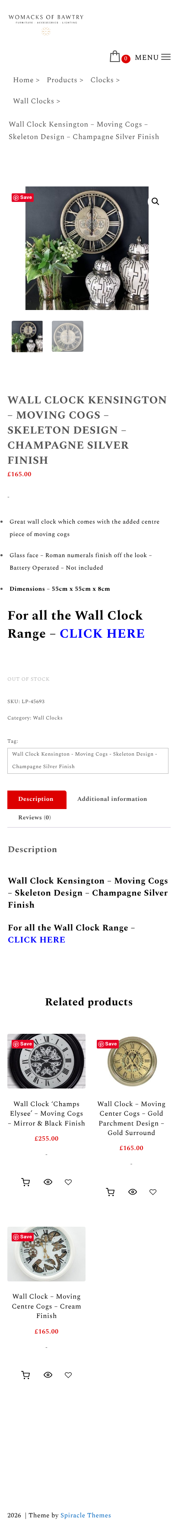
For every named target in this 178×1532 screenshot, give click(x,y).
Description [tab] (36, 799)
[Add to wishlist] (68, 1182)
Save (26, 197)
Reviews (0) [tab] (34, 817)
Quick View (48, 1182)
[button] (155, 201)
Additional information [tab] (112, 799)
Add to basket (25, 1182)
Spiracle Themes (85, 1515)
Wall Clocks (48, 718)
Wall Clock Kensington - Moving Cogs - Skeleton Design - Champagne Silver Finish (84, 760)
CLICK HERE (102, 634)
